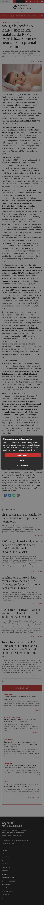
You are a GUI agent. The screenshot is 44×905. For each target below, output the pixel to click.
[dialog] (22, 452)
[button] (22, 465)
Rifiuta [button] (23, 461)
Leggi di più (31, 450)
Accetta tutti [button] (22, 455)
